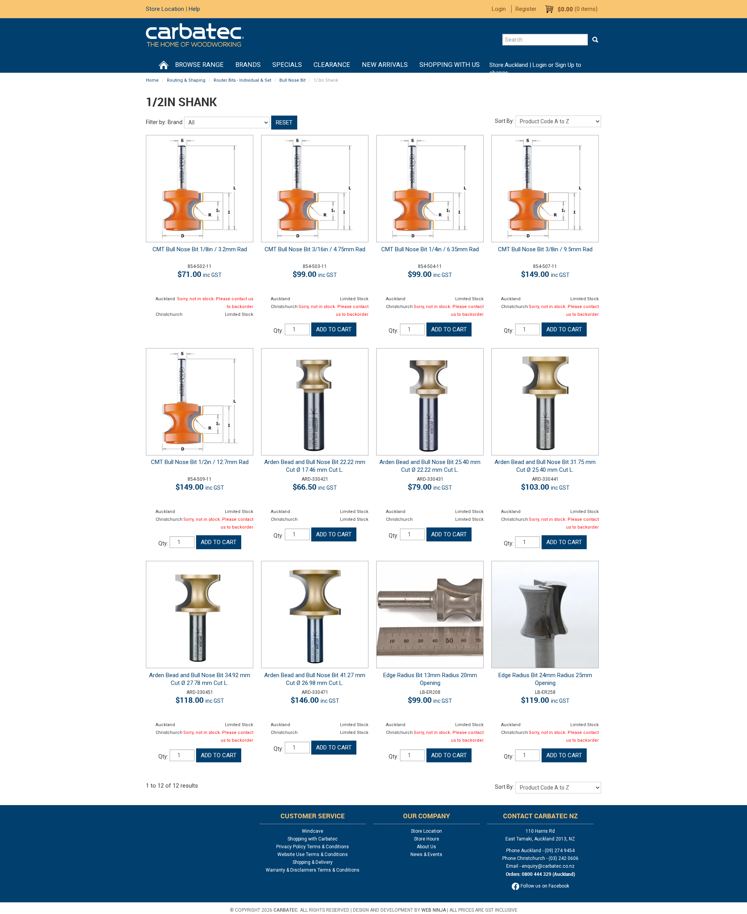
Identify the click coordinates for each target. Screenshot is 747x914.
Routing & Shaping (186, 80)
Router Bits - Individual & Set (242, 80)
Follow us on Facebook (544, 886)
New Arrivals (385, 64)
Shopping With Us (449, 64)
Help (194, 8)
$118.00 (199, 700)
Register (526, 8)
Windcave (312, 831)
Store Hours (426, 839)
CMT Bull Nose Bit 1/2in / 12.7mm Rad (200, 462)
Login (499, 8)
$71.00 (199, 274)
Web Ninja (433, 910)
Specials (287, 64)
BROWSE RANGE (199, 64)
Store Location (165, 8)
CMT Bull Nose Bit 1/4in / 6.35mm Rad (430, 249)
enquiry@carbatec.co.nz (548, 866)
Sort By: (504, 121)
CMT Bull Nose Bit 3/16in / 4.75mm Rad (315, 249)
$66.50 (315, 487)
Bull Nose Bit (292, 80)
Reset (284, 122)
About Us (426, 846)
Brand (175, 122)
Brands (248, 64)
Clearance (332, 64)
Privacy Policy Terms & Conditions (312, 846)
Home (163, 65)
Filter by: (156, 122)
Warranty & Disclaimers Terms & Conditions (312, 870)
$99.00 (315, 274)
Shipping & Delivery (313, 862)
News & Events (426, 854)
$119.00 (545, 700)
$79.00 (430, 487)
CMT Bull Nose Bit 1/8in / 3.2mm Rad (200, 249)
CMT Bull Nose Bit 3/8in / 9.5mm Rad (545, 249)
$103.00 (545, 487)
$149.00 (545, 274)
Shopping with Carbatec (313, 839)
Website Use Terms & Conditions (312, 854)
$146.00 (315, 700)
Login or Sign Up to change (535, 68)
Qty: (278, 330)
